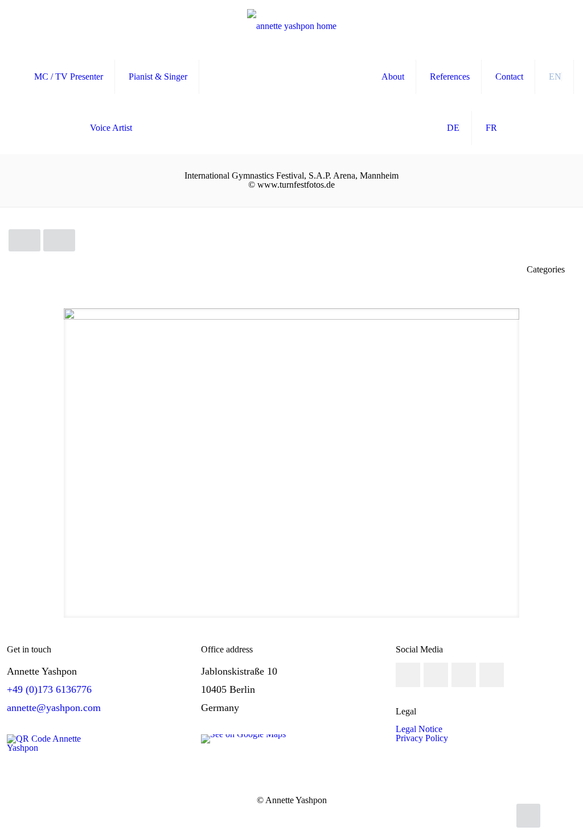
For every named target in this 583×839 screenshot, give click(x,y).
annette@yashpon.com (54, 707)
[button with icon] (408, 675)
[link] (243, 738)
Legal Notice (419, 729)
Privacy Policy (422, 738)
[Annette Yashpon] (291, 25)
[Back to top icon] (528, 816)
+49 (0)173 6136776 (49, 689)
